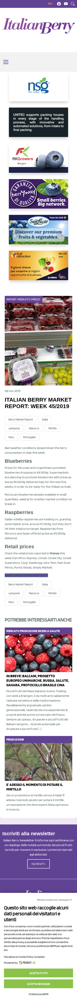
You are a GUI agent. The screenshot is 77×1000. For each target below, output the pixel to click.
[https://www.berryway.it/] (38, 197)
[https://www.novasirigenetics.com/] (38, 90)
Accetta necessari (38, 983)
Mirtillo (52, 428)
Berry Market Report (20, 419)
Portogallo (29, 437)
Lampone (14, 428)
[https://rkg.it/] (38, 161)
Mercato (24, 299)
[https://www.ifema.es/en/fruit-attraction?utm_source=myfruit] (38, 268)
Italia (45, 419)
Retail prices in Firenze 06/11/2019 (26, 575)
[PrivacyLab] (26, 963)
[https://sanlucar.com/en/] (38, 233)
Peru (11, 437)
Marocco (34, 428)
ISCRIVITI (38, 864)
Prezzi (35, 299)
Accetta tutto (39, 973)
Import (11, 299)
